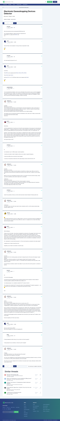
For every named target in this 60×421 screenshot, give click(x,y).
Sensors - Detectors (46, 411)
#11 (41, 190)
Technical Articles (26, 409)
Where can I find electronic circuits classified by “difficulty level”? (19, 378)
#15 (41, 251)
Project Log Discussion (17, 389)
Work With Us (13, 407)
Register (50, 1)
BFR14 (22, 72)
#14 (41, 226)
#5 (41, 66)
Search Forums (7, 19)
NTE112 (8, 77)
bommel (8, 270)
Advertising (17, 407)
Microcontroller (45, 406)
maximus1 (8, 144)
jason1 (8, 121)
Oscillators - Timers (36, 411)
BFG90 (17, 72)
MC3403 (7, 75)
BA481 (27, 77)
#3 (41, 41)
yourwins (6, 16)
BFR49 (25, 72)
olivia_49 (12, 380)
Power (34, 409)
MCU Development (36, 406)
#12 (41, 200)
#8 (41, 121)
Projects (25, 407)
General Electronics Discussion (18, 375)
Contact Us (8, 407)
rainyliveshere (9, 375)
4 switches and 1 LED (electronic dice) (14, 392)
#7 (41, 101)
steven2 (8, 212)
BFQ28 (20, 72)
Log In (55, 1)
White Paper (26, 412)
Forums (9, 4)
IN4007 (16, 34)
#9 (41, 145)
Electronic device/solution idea (12, 374)
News (25, 404)
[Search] (45, 2)
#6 (41, 87)
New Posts (13, 19)
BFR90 (7, 72)
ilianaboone (8, 384)
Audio (34, 404)
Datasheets (25, 4)
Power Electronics (15, 393)
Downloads (25, 414)
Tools (14, 4)
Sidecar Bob (8, 389)
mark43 (8, 393)
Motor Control (45, 407)
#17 (41, 296)
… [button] (9, 23)
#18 (41, 323)
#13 (41, 213)
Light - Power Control (46, 409)
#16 (41, 270)
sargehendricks (10, 87)
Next (14, 23)
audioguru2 (9, 100)
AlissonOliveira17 (9, 379)
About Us (4, 407)
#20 (41, 348)
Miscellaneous (35, 407)
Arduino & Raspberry (46, 404)
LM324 (12, 75)
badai (8, 334)
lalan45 (12, 385)
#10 (41, 164)
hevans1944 (12, 376)
